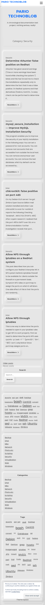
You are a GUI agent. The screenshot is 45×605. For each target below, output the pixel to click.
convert (35, 402)
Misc (7, 444)
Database (13, 406)
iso (38, 413)
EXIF (6, 409)
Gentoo (23, 409)
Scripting (8, 453)
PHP (11, 420)
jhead (7, 417)
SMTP (15, 424)
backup (27, 397)
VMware (8, 427)
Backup (8, 437)
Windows (8, 466)
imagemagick (22, 413)
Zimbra (24, 427)
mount (17, 416)
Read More (12, 105)
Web (7, 463)
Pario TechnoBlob (13, 2)
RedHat (23, 419)
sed (7, 423)
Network (8, 447)
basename (9, 402)
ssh (24, 423)
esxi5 (34, 406)
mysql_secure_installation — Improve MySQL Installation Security (22, 128)
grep (30, 409)
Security (8, 456)
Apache (8, 398)
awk (21, 397)
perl (6, 420)
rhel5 (36, 420)
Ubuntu (32, 423)
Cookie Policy (15, 592)
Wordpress (16, 427)
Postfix (16, 420)
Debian (27, 406)
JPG (11, 416)
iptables (32, 413)
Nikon (31, 417)
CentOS (27, 401)
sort (20, 424)
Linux (7, 441)
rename (31, 420)
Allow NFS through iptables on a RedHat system (19, 258)
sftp (11, 424)
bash (18, 401)
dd (20, 406)
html (14, 413)
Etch (38, 406)
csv (6, 406)
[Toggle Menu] (41, 3)
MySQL (24, 416)
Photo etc (9, 450)
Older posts (8, 363)
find (17, 409)
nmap (35, 417)
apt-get (15, 398)
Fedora (12, 409)
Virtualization (10, 460)
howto (8, 412)
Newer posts (8, 366)
